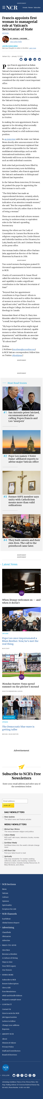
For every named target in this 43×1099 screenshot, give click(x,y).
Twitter (18, 1075)
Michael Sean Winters (10, 734)
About (4, 1039)
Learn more (32, 48)
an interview (10, 139)
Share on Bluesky (21, 59)
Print (39, 59)
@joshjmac (17, 355)
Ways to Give (7, 962)
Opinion (5, 722)
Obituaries (6, 936)
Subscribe (37, 7)
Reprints (5, 1029)
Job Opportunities (9, 1017)
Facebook (22, 1075)
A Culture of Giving (10, 958)
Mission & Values (9, 1043)
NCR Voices (9, 717)
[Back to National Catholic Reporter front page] (12, 8)
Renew (30, 7)
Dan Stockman (7, 691)
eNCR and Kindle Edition (12, 996)
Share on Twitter (30, 59)
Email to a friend (34, 59)
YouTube (26, 1075)
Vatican (5, 33)
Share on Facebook (25, 59)
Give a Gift (6, 988)
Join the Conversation (10, 46)
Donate (25, 7)
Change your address (10, 1025)
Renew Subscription (10, 984)
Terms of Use (21, 1082)
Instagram (30, 1075)
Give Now (6, 950)
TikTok (34, 1075)
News (4, 889)
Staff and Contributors (11, 1051)
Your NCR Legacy (9, 966)
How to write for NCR (10, 1013)
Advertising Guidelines (9, 1082)
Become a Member (9, 954)
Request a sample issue (11, 1000)
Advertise (6, 940)
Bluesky (13, 1075)
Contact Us (6, 1009)
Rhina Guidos (17, 691)
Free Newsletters (9, 992)
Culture (5, 897)
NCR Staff (6, 648)
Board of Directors (9, 1055)
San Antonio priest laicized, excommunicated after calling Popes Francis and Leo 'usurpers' (23, 416)
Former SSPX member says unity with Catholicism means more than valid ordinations (23, 501)
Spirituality (7, 905)
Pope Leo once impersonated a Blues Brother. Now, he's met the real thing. (20, 641)
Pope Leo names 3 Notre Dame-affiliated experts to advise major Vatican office (23, 459)
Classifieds (6, 932)
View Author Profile (16, 42)
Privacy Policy (8, 1047)
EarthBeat (6, 919)
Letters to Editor (9, 1021)
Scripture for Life (9, 909)
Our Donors (7, 970)
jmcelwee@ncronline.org (24, 349)
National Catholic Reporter (5, 1067)
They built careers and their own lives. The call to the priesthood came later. (24, 543)
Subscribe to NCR (9, 980)
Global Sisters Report (10, 923)
